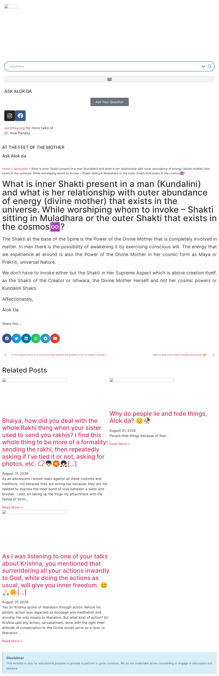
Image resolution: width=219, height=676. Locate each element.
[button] (109, 79)
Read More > (12, 507)
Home (6, 168)
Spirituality (20, 168)
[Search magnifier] (210, 66)
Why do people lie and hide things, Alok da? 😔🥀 (158, 417)
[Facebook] (20, 115)
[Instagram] (9, 115)
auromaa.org (14, 128)
